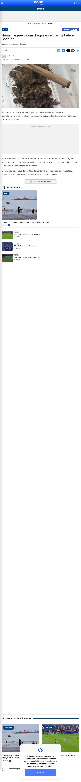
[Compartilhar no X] (68, 50)
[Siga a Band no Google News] (77, 50)
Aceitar (40, 772)
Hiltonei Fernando (14, 56)
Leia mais (5, 225)
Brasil (44, 23)
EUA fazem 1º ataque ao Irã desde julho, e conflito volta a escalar (26, 222)
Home (30, 23)
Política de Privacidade (45, 761)
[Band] (39, 3)
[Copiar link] (73, 50)
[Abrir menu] (3, 3)
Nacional (37, 23)
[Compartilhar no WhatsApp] (58, 50)
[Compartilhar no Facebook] (63, 50)
